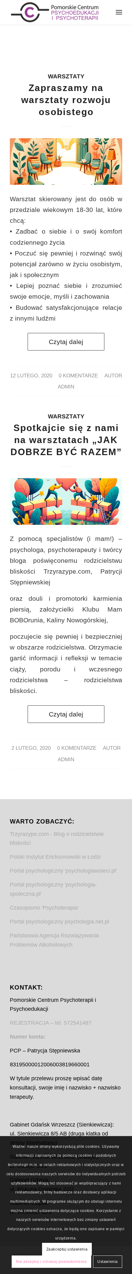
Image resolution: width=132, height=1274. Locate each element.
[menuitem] (119, 12)
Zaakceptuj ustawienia (67, 1249)
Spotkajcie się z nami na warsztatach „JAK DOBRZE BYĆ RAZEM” (66, 440)
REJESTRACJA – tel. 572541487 (50, 1023)
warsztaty (66, 76)
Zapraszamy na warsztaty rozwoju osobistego (66, 100)
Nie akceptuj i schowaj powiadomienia (51, 1261)
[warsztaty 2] (66, 501)
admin (66, 387)
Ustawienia (107, 1261)
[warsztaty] (66, 161)
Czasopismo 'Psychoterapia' (44, 908)
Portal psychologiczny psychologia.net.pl (59, 922)
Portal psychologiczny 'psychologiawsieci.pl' (63, 871)
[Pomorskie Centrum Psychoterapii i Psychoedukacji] (54, 12)
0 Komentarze (78, 376)
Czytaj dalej (66, 341)
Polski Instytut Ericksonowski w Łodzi (55, 857)
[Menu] (119, 12)
